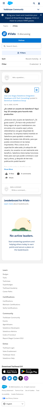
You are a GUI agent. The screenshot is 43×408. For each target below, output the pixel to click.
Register (28, 18)
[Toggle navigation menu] (38, 9)
